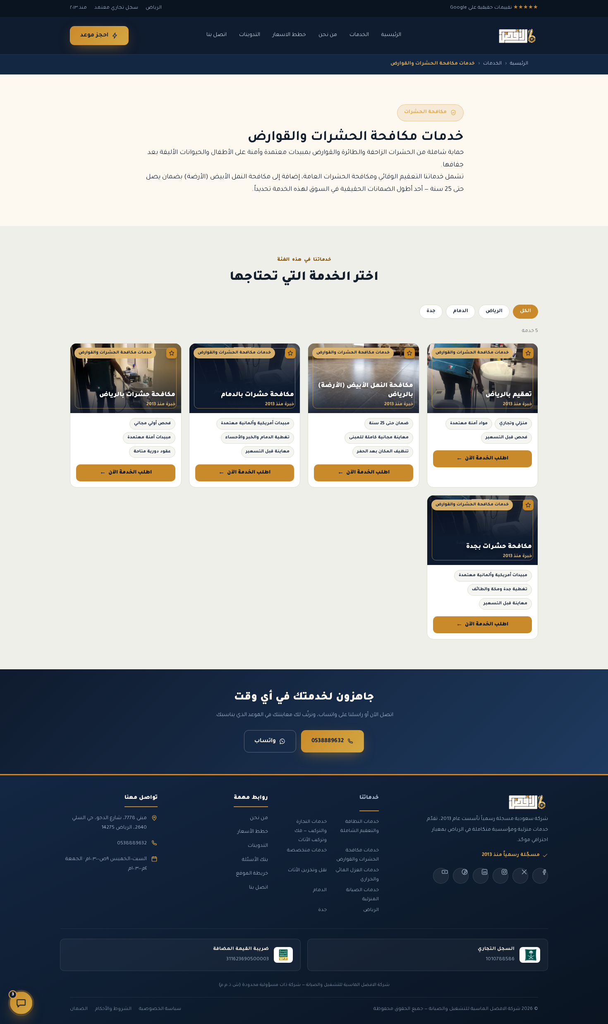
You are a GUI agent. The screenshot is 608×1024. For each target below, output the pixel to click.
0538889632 (327, 741)
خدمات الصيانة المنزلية (362, 895)
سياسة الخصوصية (160, 1009)
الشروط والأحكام (113, 1009)
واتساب (265, 741)
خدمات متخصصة (307, 850)
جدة (431, 311)
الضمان (79, 1009)
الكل (525, 311)
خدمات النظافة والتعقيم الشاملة (359, 827)
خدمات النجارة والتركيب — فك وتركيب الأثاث (310, 831)
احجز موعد (94, 35)
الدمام (460, 311)
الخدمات (359, 35)
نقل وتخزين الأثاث (307, 870)
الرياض (494, 311)
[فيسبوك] (540, 876)
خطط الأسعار (252, 832)
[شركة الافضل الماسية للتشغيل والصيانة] (516, 35)
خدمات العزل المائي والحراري (357, 875)
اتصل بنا (216, 35)
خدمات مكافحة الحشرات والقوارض (357, 855)
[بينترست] (461, 876)
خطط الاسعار (289, 35)
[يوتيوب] (441, 876)
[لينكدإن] (480, 876)
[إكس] (520, 876)
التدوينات (249, 35)
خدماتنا (369, 798)
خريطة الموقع (252, 874)
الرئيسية (391, 35)
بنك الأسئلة (255, 860)
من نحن (327, 35)
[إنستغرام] (500, 876)
